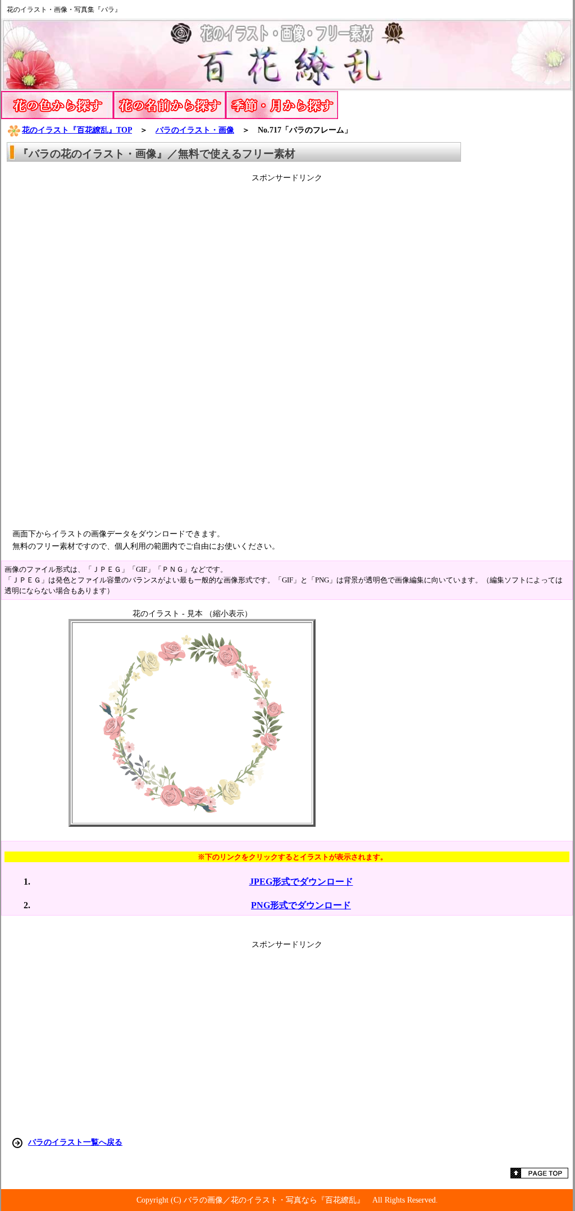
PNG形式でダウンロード (301, 905)
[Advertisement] (287, 351)
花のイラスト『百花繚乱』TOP (77, 129)
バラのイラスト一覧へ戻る (75, 1141)
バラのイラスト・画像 (195, 129)
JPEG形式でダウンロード (301, 881)
